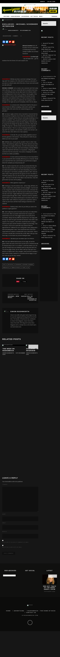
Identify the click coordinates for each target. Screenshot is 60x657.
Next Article (28, 294)
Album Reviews (15, 16)
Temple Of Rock (15, 267)
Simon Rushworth (13, 30)
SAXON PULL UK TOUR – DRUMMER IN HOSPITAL (29, 298)
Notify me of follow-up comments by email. (15, 542)
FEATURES (6, 16)
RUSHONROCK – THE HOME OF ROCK (42, 610)
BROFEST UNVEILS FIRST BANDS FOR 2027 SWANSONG (48, 61)
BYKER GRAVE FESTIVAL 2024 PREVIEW (48, 94)
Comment (5, 484)
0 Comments (15, 35)
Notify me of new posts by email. (12, 547)
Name (4, 514)
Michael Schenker (28, 264)
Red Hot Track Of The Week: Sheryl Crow (49, 587)
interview (18, 264)
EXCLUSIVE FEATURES (7, 35)
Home (8, 610)
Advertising (19, 610)
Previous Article (13, 294)
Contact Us (31, 612)
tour (23, 267)
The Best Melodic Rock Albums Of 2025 (48, 78)
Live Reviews (25, 16)
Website (4, 531)
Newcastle (6, 267)
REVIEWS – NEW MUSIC (13, 297)
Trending (54, 16)
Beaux (44, 98)
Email (4, 522)
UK (28, 267)
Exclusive (10, 264)
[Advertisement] (48, 146)
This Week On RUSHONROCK (8, 349)
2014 (4, 264)
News (40, 16)
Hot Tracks (34, 16)
